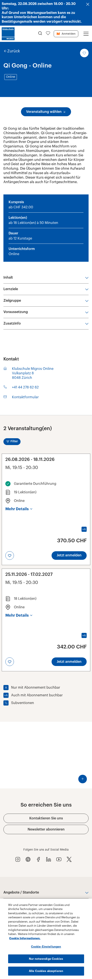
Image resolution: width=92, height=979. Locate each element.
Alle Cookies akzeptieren (46, 971)
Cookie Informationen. (24, 938)
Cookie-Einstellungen (46, 946)
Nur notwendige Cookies (46, 958)
